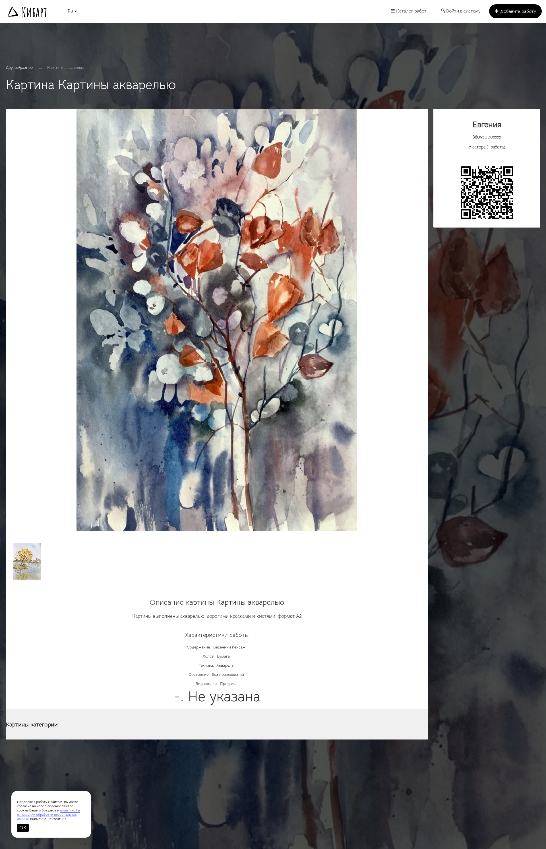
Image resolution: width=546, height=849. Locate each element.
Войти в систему (463, 11)
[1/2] (217, 323)
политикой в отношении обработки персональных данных (48, 814)
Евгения (487, 124)
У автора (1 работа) (487, 147)
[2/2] (27, 561)
